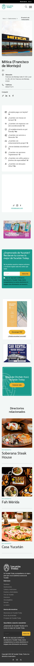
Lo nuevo (6, 605)
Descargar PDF (17, 332)
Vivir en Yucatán (9, 595)
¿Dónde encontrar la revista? (17, 336)
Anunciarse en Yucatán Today (13, 613)
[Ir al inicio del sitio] (7, 9)
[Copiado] (3, 96)
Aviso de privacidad (10, 615)
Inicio (4, 18)
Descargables (8, 600)
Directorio (7, 597)
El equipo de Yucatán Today (12, 618)
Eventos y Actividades (11, 592)
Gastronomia (12, 18)
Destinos (6, 584)
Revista (6, 602)
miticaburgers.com (17, 208)
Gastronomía (8, 587)
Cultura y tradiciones (10, 589)
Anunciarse (23, 2)
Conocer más (17, 385)
